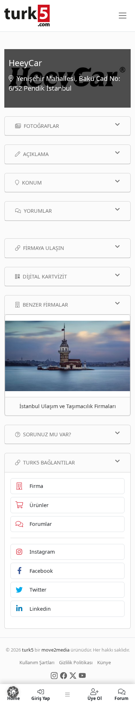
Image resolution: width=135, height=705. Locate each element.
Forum (121, 698)
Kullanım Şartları (36, 662)
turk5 (27, 649)
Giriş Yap (40, 698)
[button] (13, 692)
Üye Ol (94, 698)
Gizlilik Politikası (76, 662)
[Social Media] (54, 675)
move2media (55, 649)
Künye (104, 662)
